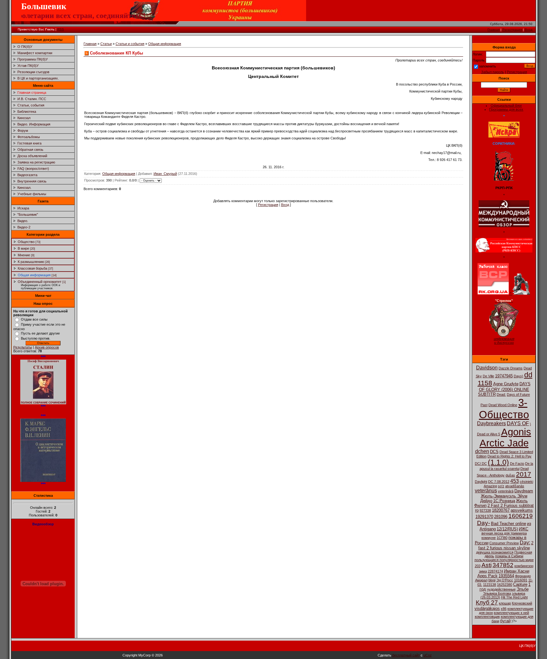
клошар (505, 603)
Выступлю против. (35, 338)
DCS (494, 451)
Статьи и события (130, 44)
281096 (500, 516)
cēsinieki (526, 481)
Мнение (24, 255)
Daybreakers (491, 423)
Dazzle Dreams (511, 368)
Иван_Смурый (165, 174)
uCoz (428, 655)
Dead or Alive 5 (488, 434)
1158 (485, 383)
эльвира (518, 593)
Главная (493, 29)
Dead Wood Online (502, 405)
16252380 (504, 584)
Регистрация (512, 29)
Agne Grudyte (506, 383)
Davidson (487, 367)
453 (514, 481)
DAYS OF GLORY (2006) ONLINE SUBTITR (504, 389)
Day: (525, 542)
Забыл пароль (492, 72)
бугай (505, 620)
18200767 (501, 510)
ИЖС (523, 529)
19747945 (504, 376)
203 (478, 566)
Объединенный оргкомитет (39, 282)
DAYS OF (518, 423)
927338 (485, 510)
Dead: (501, 394)
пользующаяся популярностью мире (504, 560)
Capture (520, 584)
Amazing (490, 486)
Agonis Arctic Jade (505, 437)
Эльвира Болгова (497, 593)
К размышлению (31, 262)
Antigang (488, 529)
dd (528, 375)
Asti (486, 565)
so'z (501, 486)
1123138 (489, 584)
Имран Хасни (516, 571)
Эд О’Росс (504, 580)
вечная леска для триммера (504, 533)
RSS (60, 29)
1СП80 (502, 538)
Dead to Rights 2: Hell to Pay (509, 456)
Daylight (481, 481)
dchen (482, 451)
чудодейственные (501, 589)
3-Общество (504, 408)
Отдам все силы (34, 319)
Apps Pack (487, 575)
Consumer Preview (504, 543)
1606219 (520, 516)
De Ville (488, 376)
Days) (518, 376)
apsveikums (522, 510)
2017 (523, 474)
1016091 (520, 580)
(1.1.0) (498, 462)
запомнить (487, 66)
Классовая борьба (32, 268)
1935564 (506, 575)
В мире (23, 248)
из (529, 523)
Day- (483, 523)
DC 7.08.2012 (498, 481)
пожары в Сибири (509, 556)
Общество (26, 242)
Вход (528, 29)
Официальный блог (506, 105)
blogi (491, 580)
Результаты (22, 347)
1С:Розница (504, 500)
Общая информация (34, 275)
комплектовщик (487, 616)
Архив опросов (47, 347)
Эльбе (523, 589)
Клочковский (522, 603)
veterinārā (505, 491)
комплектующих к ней (511, 613)
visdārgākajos (487, 608)
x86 (503, 609)
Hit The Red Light (514, 597)
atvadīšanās (514, 486)
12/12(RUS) (507, 529)
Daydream (523, 491)
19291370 (484, 516)
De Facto (517, 463)
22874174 (495, 571)
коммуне (488, 538)
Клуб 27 (487, 602)
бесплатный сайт (406, 655)
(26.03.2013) (490, 597)
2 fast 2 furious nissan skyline (505, 545)
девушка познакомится (494, 552)
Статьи (106, 44)
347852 (503, 565)
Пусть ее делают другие (40, 333)
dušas (510, 475)
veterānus (486, 490)
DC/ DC (481, 463)
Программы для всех (506, 109)
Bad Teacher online (508, 523)
